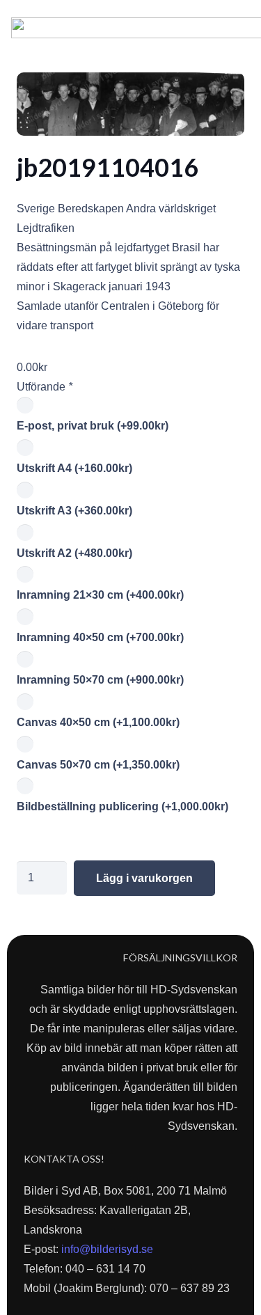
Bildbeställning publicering (122, 806)
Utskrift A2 (74, 553)
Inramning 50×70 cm (100, 680)
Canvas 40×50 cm (98, 722)
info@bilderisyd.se (107, 1249)
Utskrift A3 (74, 511)
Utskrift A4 (74, 468)
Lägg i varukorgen (144, 878)
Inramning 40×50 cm (100, 637)
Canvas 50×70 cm (98, 765)
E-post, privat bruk (92, 426)
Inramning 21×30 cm (100, 595)
